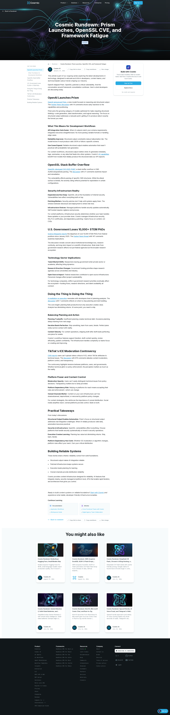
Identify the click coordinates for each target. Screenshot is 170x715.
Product (63, 3)
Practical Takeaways (33, 99)
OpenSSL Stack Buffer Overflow (33, 79)
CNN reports (52, 355)
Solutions (74, 3)
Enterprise (98, 3)
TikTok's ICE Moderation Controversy (34, 95)
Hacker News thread (81, 236)
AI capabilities (104, 154)
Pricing (107, 3)
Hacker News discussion (60, 105)
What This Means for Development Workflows (35, 74)
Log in (129, 3)
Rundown (55, 64)
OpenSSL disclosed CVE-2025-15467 (61, 169)
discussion (76, 172)
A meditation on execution (57, 298)
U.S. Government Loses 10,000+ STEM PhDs (34, 84)
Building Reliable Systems (34, 102)
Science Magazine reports (57, 234)
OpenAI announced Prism (57, 102)
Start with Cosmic (97, 493)
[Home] (48, 64)
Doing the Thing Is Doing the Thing (34, 89)
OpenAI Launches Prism (34, 70)
